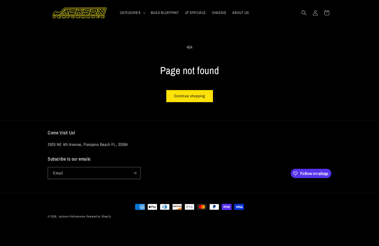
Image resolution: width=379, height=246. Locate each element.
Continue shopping (189, 96)
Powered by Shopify (98, 216)
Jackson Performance (72, 216)
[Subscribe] (134, 173)
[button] (132, 12)
